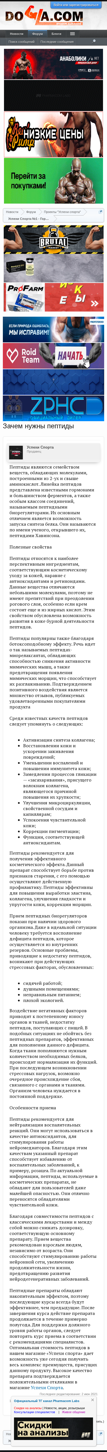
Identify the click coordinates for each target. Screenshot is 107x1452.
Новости (16, 33)
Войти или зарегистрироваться (76, 5)
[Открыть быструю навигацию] (100, 212)
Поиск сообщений (22, 41)
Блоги (56, 33)
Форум (37, 33)
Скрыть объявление (92, 1400)
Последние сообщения (57, 41)
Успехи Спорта (40, 447)
